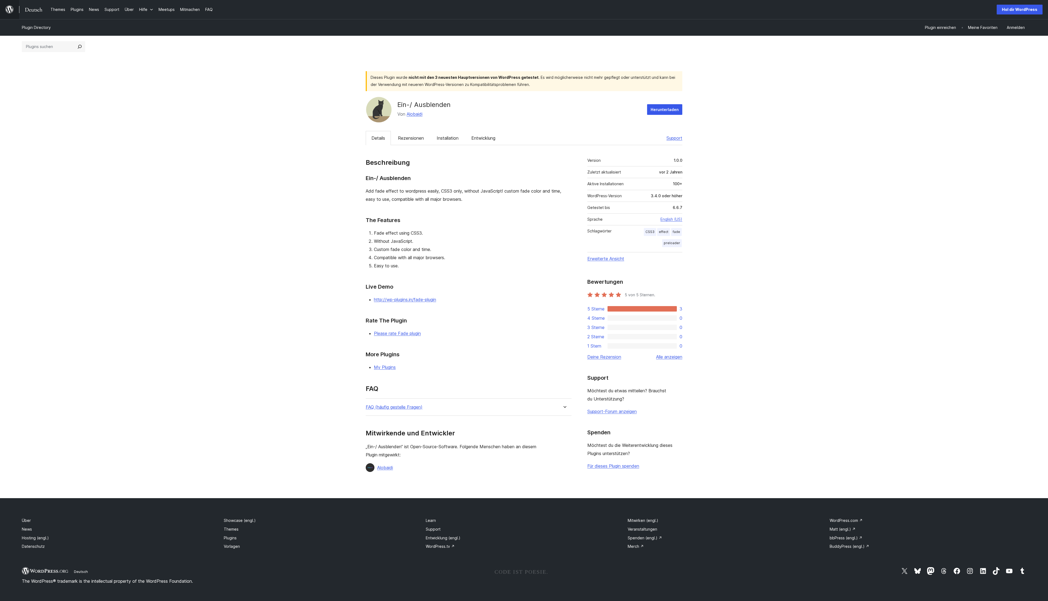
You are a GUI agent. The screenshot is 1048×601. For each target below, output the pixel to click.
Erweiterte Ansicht (605, 258)
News (27, 529)
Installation (447, 138)
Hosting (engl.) (35, 538)
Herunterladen (665, 109)
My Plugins (385, 367)
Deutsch (81, 571)
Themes (231, 529)
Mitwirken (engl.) (643, 520)
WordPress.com (846, 520)
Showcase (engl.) (240, 520)
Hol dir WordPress (1019, 9)
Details (378, 138)
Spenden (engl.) (645, 538)
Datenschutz (33, 546)
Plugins (230, 538)
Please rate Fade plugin (397, 333)
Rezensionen (411, 138)
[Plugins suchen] (79, 46)
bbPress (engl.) (846, 538)
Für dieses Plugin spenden (613, 466)
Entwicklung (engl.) (443, 538)
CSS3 (649, 232)
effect (663, 232)
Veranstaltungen (642, 529)
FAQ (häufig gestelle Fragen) (394, 407)
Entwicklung (483, 138)
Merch (636, 546)
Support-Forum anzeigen (612, 411)
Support (674, 138)
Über (26, 520)
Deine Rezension (604, 357)
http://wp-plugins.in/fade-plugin (405, 299)
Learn (431, 520)
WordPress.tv (440, 546)
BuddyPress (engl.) (849, 546)
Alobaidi (414, 114)
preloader (672, 243)
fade (676, 232)
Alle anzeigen (669, 357)
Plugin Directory (36, 27)
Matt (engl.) (843, 529)
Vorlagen (232, 546)
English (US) (671, 219)
